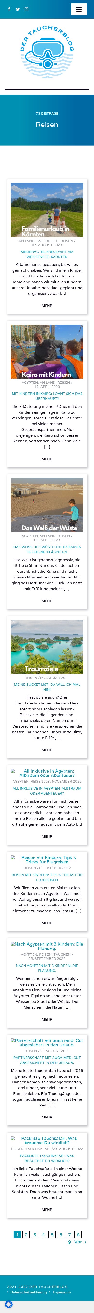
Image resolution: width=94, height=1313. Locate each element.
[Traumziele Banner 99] (47, 622)
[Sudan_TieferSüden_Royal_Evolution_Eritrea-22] (47, 1138)
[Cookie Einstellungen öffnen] (9, 1306)
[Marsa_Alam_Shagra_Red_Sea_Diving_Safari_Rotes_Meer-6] (47, 1040)
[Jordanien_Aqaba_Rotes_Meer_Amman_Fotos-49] (47, 857)
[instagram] (26, 9)
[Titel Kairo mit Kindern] (47, 326)
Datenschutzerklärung (28, 1292)
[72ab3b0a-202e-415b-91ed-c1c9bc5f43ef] (47, 771)
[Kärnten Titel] (47, 185)
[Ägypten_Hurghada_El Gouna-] (47, 944)
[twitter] (18, 9)
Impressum (62, 1292)
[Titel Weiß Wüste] (47, 480)
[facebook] (9, 9)
